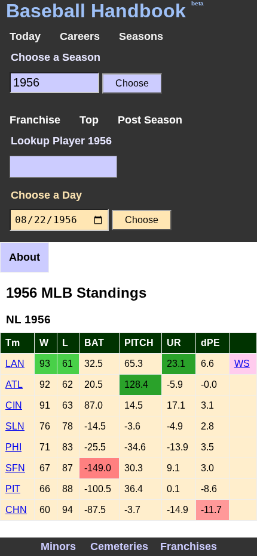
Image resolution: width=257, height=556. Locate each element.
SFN (15, 468)
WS (242, 364)
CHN (16, 510)
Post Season (150, 120)
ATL (14, 384)
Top (89, 120)
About (24, 257)
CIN (13, 405)
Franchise (35, 120)
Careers (80, 36)
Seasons (141, 36)
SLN (15, 426)
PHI (13, 447)
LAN (15, 364)
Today (25, 36)
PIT (12, 489)
